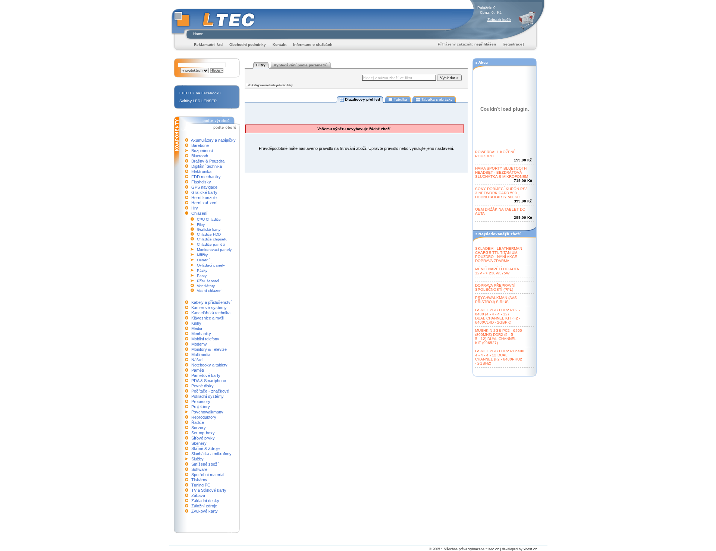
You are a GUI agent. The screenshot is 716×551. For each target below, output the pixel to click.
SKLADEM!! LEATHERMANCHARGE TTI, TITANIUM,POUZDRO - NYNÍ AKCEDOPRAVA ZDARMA (498, 254)
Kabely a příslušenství (211, 302)
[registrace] (513, 44)
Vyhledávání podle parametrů (300, 65)
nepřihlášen (485, 44)
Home (198, 34)
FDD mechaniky (206, 176)
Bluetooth (199, 156)
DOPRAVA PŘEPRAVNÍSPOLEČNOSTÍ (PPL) (495, 287)
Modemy (199, 344)
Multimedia (200, 354)
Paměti (197, 370)
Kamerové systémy (209, 307)
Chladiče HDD (209, 234)
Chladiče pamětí (211, 244)
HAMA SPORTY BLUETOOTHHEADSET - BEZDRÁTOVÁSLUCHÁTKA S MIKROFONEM (501, 172)
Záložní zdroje (204, 506)
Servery (198, 427)
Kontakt (279, 44)
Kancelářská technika (210, 313)
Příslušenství (208, 281)
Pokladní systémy (207, 396)
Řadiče (197, 422)
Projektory (200, 406)
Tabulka (400, 99)
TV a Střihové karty (208, 490)
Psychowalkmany (207, 412)
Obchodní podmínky (247, 44)
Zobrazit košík (499, 20)
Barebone (200, 145)
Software (199, 469)
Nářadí (197, 360)
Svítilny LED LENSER (198, 101)
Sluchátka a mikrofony (211, 453)
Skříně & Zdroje (205, 448)
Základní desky (205, 500)
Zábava (198, 495)
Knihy (196, 323)
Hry (194, 208)
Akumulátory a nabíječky (213, 140)
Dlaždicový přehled (362, 99)
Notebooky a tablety (209, 365)
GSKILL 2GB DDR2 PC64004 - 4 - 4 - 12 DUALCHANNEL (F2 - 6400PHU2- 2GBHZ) (499, 357)
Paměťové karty (205, 375)
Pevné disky (202, 386)
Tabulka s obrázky (436, 99)
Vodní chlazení (210, 291)
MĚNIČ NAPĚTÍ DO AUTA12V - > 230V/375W (497, 271)
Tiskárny (199, 480)
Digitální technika (206, 166)
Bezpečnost (202, 150)
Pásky (202, 270)
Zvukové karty (204, 511)
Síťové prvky (203, 438)
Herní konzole (204, 197)
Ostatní (203, 260)
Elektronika (201, 171)
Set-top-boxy (203, 433)
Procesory (200, 401)
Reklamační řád (208, 44)
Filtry (201, 225)
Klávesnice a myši (207, 318)
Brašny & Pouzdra (207, 161)
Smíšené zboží (205, 464)
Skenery (199, 443)
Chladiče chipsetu (212, 239)
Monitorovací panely (214, 250)
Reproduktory (203, 417)
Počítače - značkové (210, 391)
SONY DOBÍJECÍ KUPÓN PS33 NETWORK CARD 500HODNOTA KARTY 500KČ (501, 193)
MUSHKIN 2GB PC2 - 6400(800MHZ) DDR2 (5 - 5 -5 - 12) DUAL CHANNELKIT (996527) (498, 336)
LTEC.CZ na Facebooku (200, 93)
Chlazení (199, 213)
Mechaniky (201, 333)
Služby (197, 459)
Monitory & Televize (209, 349)
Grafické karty (204, 192)
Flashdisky (201, 182)
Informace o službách (312, 44)
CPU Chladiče (209, 219)
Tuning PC (200, 485)
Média (196, 328)
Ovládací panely (211, 265)
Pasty (202, 276)
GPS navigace (204, 187)
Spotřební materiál (207, 474)
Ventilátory (206, 286)
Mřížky (202, 255)
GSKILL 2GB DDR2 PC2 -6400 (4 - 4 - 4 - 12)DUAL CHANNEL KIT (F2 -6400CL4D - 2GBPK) (497, 316)
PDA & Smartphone (208, 380)
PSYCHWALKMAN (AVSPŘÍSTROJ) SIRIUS (496, 300)
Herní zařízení (204, 203)
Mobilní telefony (205, 339)
